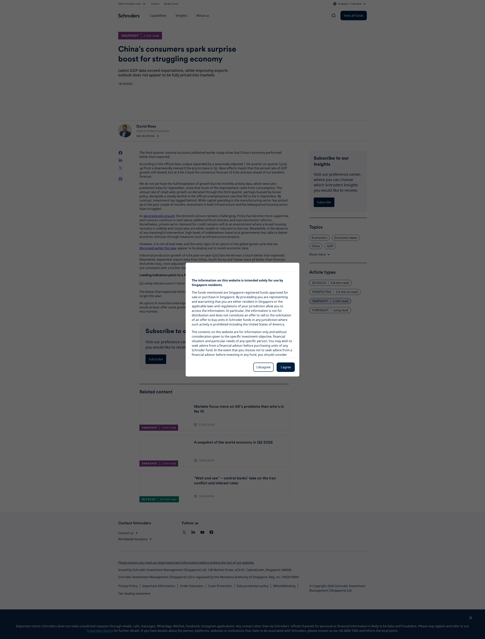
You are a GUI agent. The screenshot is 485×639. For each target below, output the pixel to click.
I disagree (263, 367)
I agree (286, 367)
